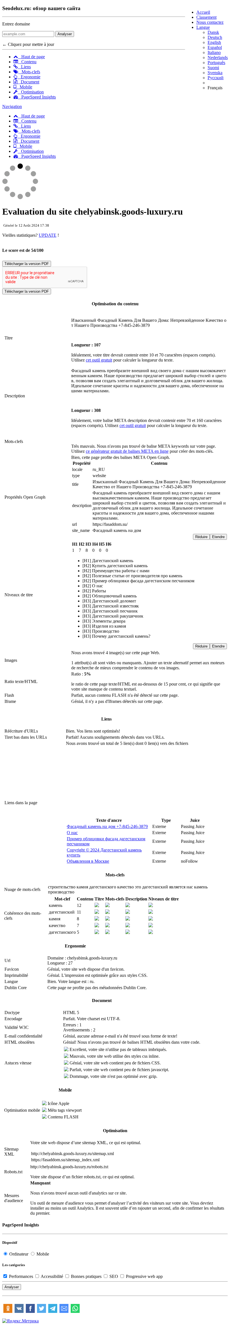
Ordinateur (18, 1254)
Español (215, 47)
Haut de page (31, 56)
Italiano (214, 52)
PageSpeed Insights (37, 97)
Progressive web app (144, 1276)
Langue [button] (203, 27)
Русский (216, 77)
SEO (113, 1276)
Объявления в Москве (88, 861)
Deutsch (215, 37)
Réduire (201, 537)
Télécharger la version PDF (26, 264)
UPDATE (47, 235)
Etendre (218, 537)
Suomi (213, 67)
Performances (21, 1276)
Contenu (27, 61)
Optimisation (31, 92)
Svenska (215, 72)
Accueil (203, 12)
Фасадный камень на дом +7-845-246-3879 (107, 826)
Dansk (213, 32)
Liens (24, 66)
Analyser (65, 34)
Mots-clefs (29, 71)
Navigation (12, 106)
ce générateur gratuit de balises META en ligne (127, 451)
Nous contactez (210, 22)
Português (216, 62)
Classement (206, 17)
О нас (72, 832)
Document (28, 81)
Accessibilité (52, 1276)
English (214, 42)
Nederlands (218, 57)
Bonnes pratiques (86, 1276)
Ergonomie (28, 76)
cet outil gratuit (99, 360)
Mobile (24, 87)
